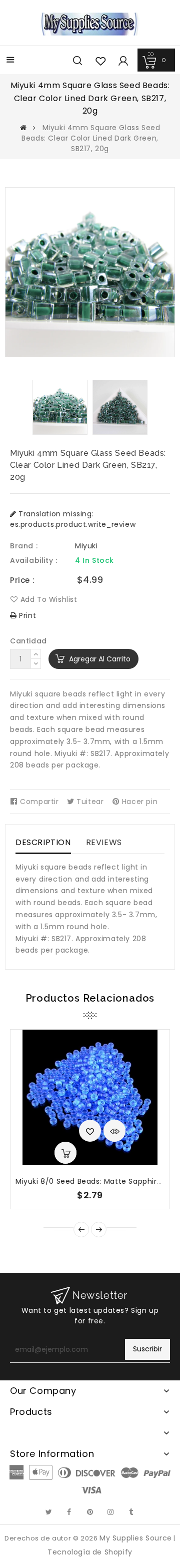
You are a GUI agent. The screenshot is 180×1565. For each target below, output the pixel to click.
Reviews (104, 842)
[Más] (10, 61)
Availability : (33, 560)
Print (26, 615)
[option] (60, 407)
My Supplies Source (136, 1538)
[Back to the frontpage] (23, 128)
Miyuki (86, 546)
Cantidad (28, 641)
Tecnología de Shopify (90, 1552)
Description (43, 842)
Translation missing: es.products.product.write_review (73, 519)
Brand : (24, 546)
